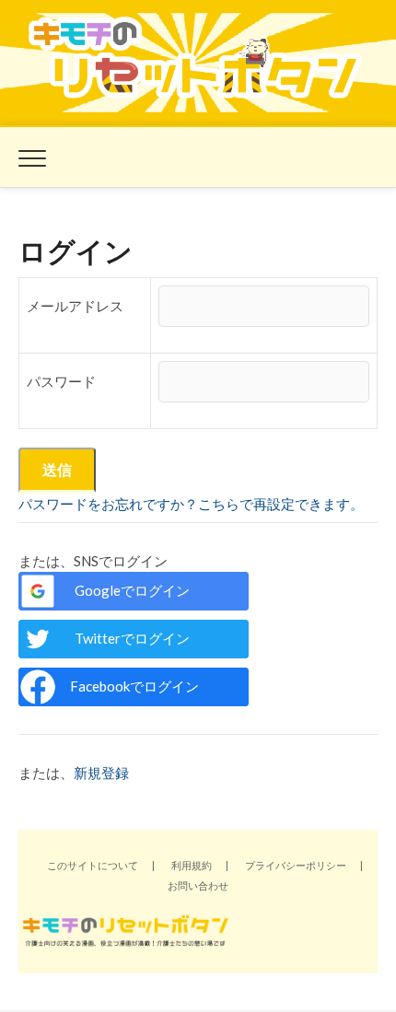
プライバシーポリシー (295, 865)
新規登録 (101, 772)
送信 (57, 469)
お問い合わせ (198, 885)
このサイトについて (92, 865)
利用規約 (191, 865)
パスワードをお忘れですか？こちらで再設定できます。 (191, 503)
